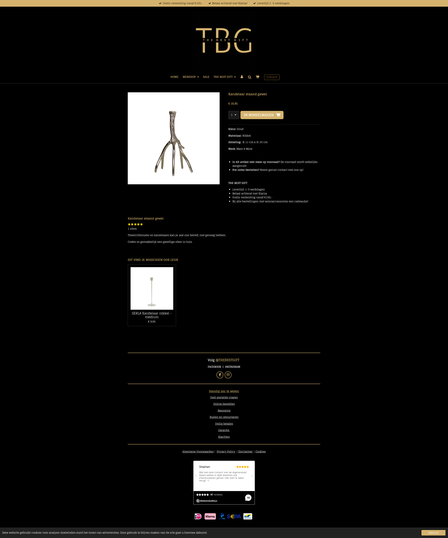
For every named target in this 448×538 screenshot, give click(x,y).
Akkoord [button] (433, 533)
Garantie (224, 430)
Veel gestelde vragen (224, 397)
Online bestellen (224, 404)
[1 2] (233, 115)
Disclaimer (245, 451)
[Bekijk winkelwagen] (257, 77)
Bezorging (224, 410)
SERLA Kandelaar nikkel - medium (152, 315)
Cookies (260, 451)
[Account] (242, 77)
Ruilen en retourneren (224, 417)
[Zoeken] (250, 77)
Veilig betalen (224, 423)
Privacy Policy (226, 451)
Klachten (224, 436)
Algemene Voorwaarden (198, 451)
